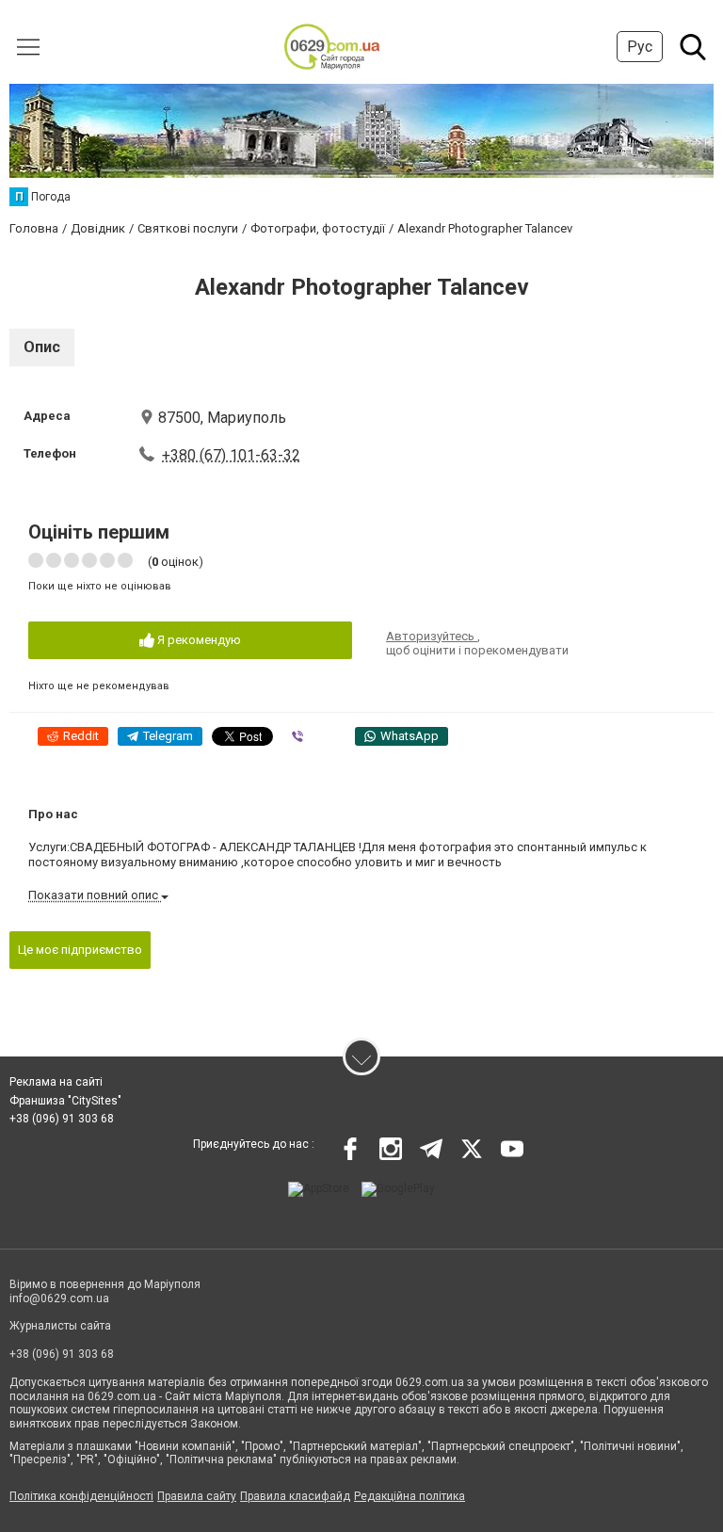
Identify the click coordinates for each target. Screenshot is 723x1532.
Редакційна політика (409, 1496)
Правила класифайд (295, 1496)
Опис (42, 347)
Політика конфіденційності (81, 1496)
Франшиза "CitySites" (65, 1100)
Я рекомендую (197, 640)
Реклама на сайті (56, 1082)
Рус (639, 47)
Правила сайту (196, 1496)
